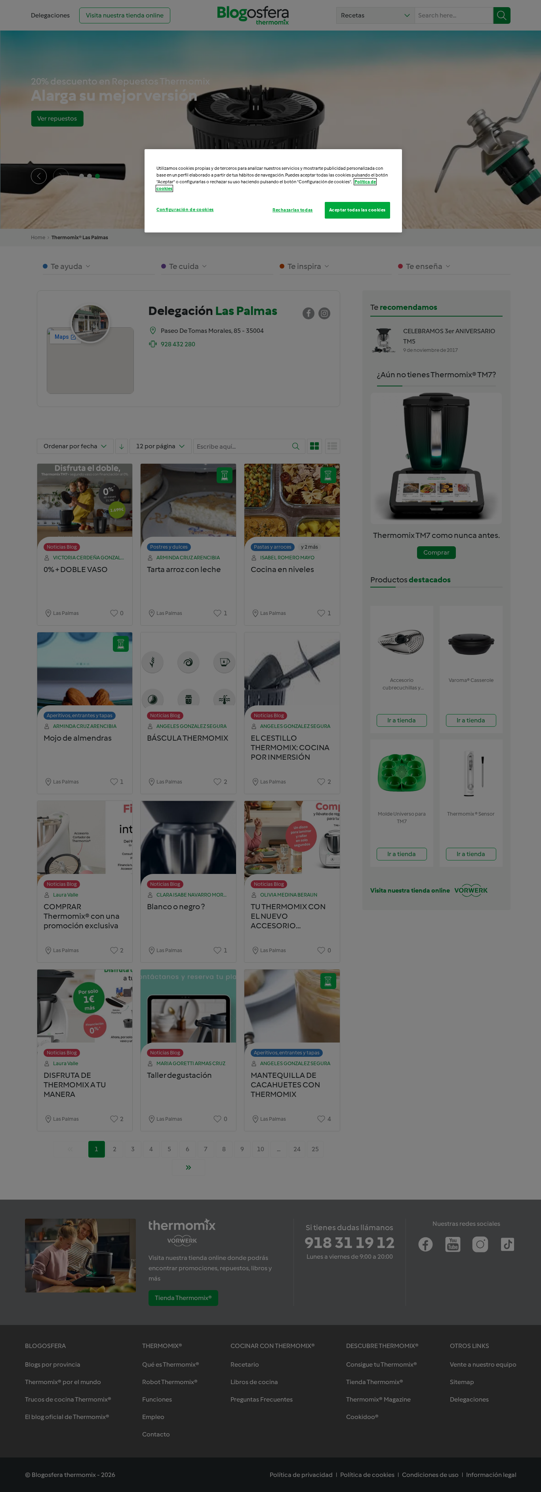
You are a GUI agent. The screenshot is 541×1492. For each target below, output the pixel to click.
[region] (273, 190)
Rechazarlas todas (292, 210)
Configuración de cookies (185, 209)
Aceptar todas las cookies (357, 210)
